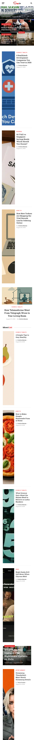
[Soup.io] (17, 3)
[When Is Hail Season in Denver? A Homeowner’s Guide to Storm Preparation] (17, 12)
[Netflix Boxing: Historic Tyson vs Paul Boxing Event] (17, 25)
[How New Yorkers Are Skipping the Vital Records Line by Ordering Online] (8, 246)
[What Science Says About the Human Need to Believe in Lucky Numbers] (8, 526)
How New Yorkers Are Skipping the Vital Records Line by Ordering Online (24, 218)
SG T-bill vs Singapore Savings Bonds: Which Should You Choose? (22, 139)
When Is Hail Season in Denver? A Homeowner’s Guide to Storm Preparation (16, 11)
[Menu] (3, 3)
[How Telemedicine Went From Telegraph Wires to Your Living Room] (17, 296)
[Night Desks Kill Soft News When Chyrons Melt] (8, 605)
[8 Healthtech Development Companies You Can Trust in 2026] (8, 88)
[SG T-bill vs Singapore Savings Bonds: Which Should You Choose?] (8, 167)
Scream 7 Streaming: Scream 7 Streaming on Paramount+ (8, 40)
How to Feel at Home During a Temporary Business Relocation (24, 39)
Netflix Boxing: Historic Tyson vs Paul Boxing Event (15, 28)
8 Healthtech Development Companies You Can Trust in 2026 (23, 59)
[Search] (31, 3)
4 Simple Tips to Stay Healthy (22, 336)
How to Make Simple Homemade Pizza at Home (23, 417)
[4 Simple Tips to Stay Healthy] (8, 368)
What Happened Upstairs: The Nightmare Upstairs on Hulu (15, 654)
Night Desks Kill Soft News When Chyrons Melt (22, 574)
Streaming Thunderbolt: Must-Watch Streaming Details (23, 676)
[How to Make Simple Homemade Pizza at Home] (8, 447)
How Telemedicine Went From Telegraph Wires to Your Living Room (17, 313)
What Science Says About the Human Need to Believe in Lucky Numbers (23, 497)
